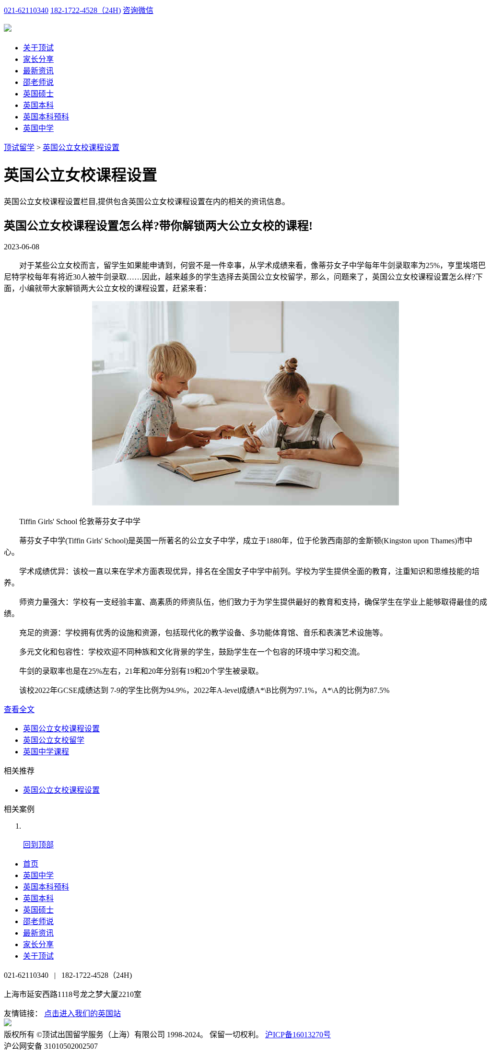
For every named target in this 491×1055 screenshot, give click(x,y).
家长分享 (38, 59)
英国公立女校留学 (53, 740)
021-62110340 (26, 10)
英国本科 (38, 105)
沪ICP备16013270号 (298, 1035)
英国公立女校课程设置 (81, 147)
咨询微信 (138, 10)
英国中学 (38, 128)
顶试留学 (19, 147)
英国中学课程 (46, 752)
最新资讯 (38, 71)
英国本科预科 (46, 117)
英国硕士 (38, 94)
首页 (30, 864)
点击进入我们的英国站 (82, 1013)
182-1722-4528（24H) (85, 10)
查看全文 (19, 709)
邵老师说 (38, 82)
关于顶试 (38, 48)
